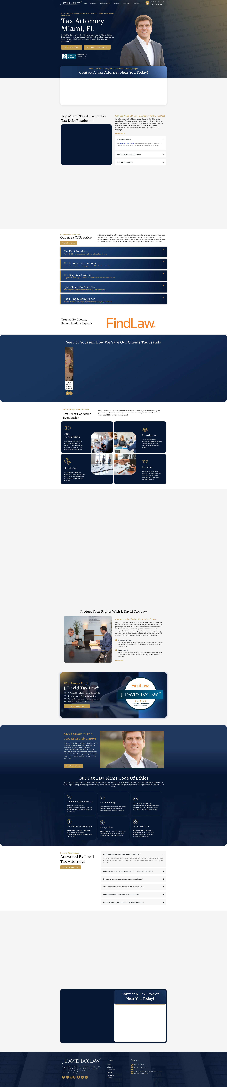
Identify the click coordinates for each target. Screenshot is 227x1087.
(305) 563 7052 (139, 1064)
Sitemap (109, 1078)
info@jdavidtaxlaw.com (141, 1068)
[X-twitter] (71, 1077)
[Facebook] (63, 1077)
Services (109, 1072)
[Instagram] (67, 1077)
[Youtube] (78, 1077)
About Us (110, 1067)
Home (109, 1064)
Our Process (111, 1070)
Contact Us (110, 1075)
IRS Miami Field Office (127, 143)
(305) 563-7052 (157, 4)
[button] (113, 252)
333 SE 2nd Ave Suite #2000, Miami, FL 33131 (148, 1071)
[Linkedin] (74, 1077)
